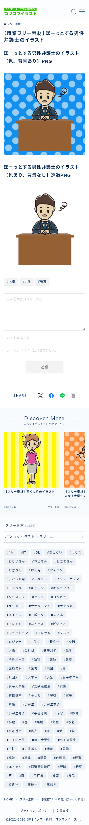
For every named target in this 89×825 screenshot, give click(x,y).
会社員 (29, 651)
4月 (11, 552)
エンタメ (15, 588)
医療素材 (15, 668)
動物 (37, 659)
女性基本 (15, 695)
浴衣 (34, 731)
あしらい (56, 552)
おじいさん (17, 561)
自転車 (61, 758)
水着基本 (15, 731)
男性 (12, 749)
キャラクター (63, 588)
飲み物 (14, 785)
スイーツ (15, 615)
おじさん (40, 561)
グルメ (39, 597)
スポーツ (37, 615)
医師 (53, 659)
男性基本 (31, 749)
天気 (50, 677)
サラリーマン (40, 606)
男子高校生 (68, 740)
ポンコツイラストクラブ (29, 537)
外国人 (14, 677)
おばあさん (65, 561)
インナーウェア (68, 579)
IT (24, 552)
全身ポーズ (17, 659)
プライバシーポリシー (35, 810)
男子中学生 (17, 740)
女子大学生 (17, 686)
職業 (27, 758)
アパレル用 (17, 579)
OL (38, 552)
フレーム (44, 633)
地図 (50, 668)
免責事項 (63, 810)
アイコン (56, 570)
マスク (65, 633)
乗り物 (55, 642)
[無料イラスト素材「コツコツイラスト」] (20, 11)
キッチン (37, 588)
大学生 (33, 677)
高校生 (33, 785)
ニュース (37, 624)
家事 (69, 695)
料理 (12, 722)
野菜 (79, 767)
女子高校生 (42, 686)
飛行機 (39, 776)
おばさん (15, 570)
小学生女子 (52, 704)
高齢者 (52, 785)
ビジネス (59, 624)
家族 (12, 704)
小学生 (29, 704)
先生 (69, 651)
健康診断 (50, 651)
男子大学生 (42, 740)
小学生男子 (17, 713)
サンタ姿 (66, 606)
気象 (56, 722)
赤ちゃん (15, 767)
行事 (78, 758)
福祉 (12, 758)
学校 (53, 695)
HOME (8, 799)
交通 (72, 642)
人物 (12, 651)
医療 (69, 659)
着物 (66, 749)
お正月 (36, 570)
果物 (40, 722)
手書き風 (40, 713)
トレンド (15, 624)
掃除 (60, 713)
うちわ (77, 552)
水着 (71, 722)
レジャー (15, 642)
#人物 (11, 281)
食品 (71, 776)
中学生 (36, 642)
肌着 (43, 758)
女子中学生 (71, 677)
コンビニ (60, 597)
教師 (75, 713)
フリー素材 (14, 24)
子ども (36, 695)
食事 (56, 776)
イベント (40, 579)
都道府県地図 (40, 767)
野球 (63, 767)
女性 (63, 686)
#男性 (26, 281)
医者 (34, 668)
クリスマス (17, 597)
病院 (50, 749)
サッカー (15, 606)
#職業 (42, 281)
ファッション (18, 633)
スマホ (58, 615)
